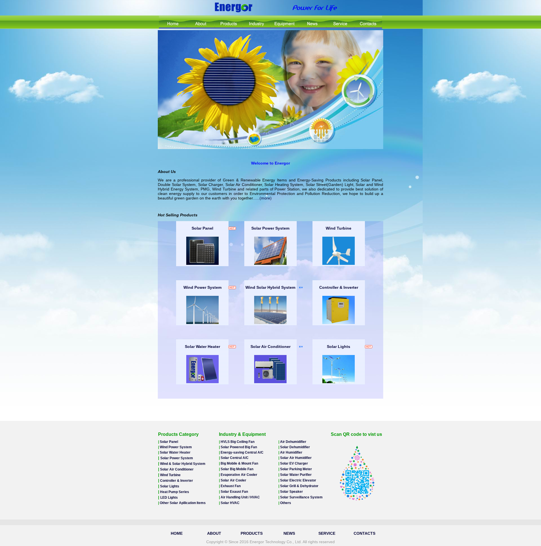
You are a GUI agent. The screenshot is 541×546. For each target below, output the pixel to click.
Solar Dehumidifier (295, 447)
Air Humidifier (291, 452)
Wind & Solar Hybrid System (182, 464)
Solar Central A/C (235, 458)
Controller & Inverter (338, 287)
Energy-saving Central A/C (242, 452)
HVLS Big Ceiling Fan (237, 442)
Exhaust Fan (231, 486)
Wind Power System (202, 287)
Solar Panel (202, 228)
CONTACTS (364, 533)
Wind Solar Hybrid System (270, 287)
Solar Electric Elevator (298, 480)
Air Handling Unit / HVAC (240, 497)
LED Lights (169, 498)
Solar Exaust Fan (234, 492)
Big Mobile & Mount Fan (239, 463)
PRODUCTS (252, 533)
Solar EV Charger (294, 463)
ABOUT (214, 533)
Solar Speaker (291, 492)
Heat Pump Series (174, 492)
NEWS (289, 533)
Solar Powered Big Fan (239, 447)
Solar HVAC (230, 503)
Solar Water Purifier (296, 475)
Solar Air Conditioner (270, 346)
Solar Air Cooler (233, 480)
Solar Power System (270, 228)
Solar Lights (338, 346)
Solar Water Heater (202, 346)
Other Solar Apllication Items (182, 503)
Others (285, 503)
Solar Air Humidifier (296, 458)
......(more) (262, 198)
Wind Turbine (338, 228)
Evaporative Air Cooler (239, 475)
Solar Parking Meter (296, 469)
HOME (177, 533)
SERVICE (326, 533)
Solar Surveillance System (301, 497)
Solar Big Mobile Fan (237, 469)
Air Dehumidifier (293, 442)
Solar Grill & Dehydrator (299, 486)
